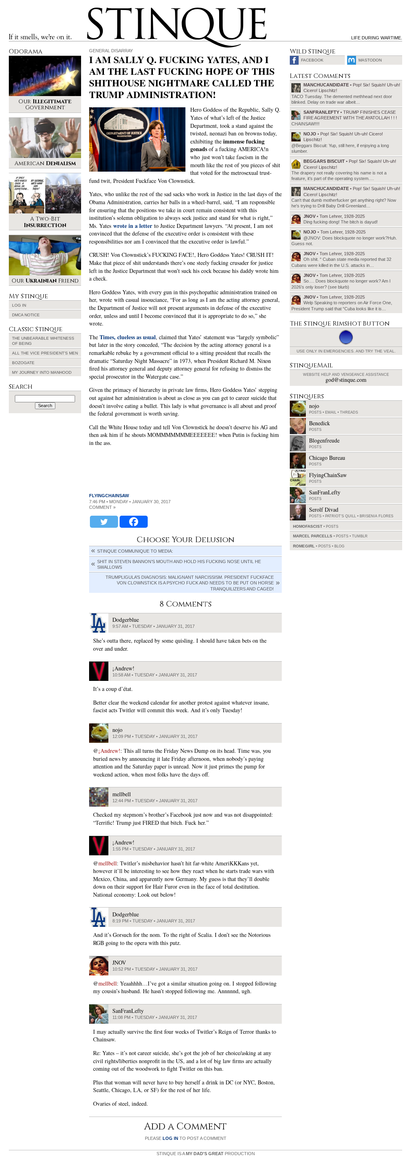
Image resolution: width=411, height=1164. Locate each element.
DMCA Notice (26, 315)
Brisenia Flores (376, 516)
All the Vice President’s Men (45, 353)
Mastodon (370, 60)
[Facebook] (134, 522)
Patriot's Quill (340, 516)
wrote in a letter (132, 225)
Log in (19, 305)
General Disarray (111, 50)
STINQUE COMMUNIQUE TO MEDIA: (135, 551)
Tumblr (360, 536)
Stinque (94, 10)
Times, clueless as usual (128, 337)
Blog (339, 546)
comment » (102, 507)
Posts (315, 412)
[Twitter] (104, 522)
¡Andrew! (109, 750)
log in (170, 1138)
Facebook (312, 60)
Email (330, 412)
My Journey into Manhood (41, 372)
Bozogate (23, 363)
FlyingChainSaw (109, 495)
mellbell (107, 863)
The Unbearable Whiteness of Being (43, 341)
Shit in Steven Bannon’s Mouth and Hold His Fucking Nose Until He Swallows (179, 564)
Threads (349, 412)
